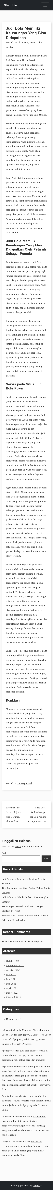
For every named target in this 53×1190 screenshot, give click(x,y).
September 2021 (15, 965)
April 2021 (12, 988)
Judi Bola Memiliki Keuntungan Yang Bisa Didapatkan (26, 33)
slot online (45, 1030)
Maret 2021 (12, 992)
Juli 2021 (11, 974)
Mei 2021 (11, 983)
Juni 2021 (11, 979)
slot (27, 1050)
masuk (18, 846)
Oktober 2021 (13, 961)
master (9, 46)
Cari (4, 853)
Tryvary (37, 1185)
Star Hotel (11, 5)
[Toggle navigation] (45, 5)
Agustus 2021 (13, 970)
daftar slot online (41, 1080)
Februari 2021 (13, 997)
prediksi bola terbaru (32, 1100)
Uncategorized (24, 783)
